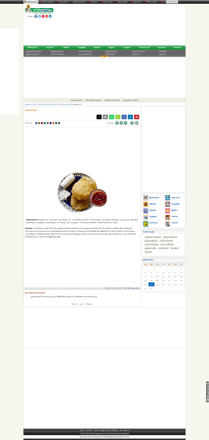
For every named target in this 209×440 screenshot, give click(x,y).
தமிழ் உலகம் (50, 47)
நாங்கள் (89, 430)
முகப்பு (82, 304)
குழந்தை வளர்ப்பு (111, 51)
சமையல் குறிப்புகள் (85, 54)
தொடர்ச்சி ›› (136, 288)
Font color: (28, 123)
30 (129, 288)
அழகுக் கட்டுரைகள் (32, 54)
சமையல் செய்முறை (85, 51)
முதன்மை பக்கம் (31, 104)
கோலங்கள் (163, 51)
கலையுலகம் (177, 47)
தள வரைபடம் (124, 430)
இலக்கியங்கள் (32, 47)
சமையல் (54, 104)
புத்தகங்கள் (137, 2)
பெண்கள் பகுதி (144, 47)
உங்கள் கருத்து (99, 430)
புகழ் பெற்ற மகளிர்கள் (130, 100)
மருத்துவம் (127, 47)
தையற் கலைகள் (76, 100)
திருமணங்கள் (123, 2)
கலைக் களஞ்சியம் (47, 2)
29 (126, 288)
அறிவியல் (66, 47)
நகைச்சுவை (162, 47)
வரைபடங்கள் (63, 2)
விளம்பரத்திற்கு (112, 430)
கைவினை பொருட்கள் (112, 100)
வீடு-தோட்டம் (136, 54)
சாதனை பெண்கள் (138, 51)
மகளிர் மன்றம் (110, 54)
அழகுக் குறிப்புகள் (57, 51)
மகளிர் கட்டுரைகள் (57, 54)
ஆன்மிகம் (97, 47)
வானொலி (94, 2)
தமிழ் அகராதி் (108, 2)
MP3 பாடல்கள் (152, 2)
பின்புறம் (74, 304)
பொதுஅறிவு (81, 47)
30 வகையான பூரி (65, 104)
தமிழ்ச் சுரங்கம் (32, 2)
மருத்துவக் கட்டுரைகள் (33, 51)
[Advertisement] (131, 25)
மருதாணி (162, 54)
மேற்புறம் (90, 304)
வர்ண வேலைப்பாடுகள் (93, 100)
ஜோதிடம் (112, 47)
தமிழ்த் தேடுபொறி (79, 2)
